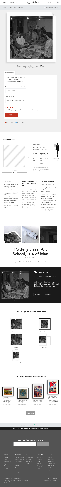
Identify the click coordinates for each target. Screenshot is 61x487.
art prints (21, 83)
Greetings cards (19, 470)
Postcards (17, 468)
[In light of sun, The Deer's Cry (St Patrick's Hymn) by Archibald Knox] (23, 393)
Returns (6, 468)
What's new (18, 472)
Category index (41, 466)
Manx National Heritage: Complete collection (46, 285)
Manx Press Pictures (30, 68)
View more (30, 413)
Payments (7, 464)
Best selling (40, 457)
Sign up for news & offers (30, 440)
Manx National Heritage (44, 283)
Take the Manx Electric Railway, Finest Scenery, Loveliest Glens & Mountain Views (7, 400)
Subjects (10, 7)
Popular (4, 7)
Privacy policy (51, 461)
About (6, 459)
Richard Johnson (7, 404)
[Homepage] (30, 2)
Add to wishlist (9, 123)
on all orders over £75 (31, 428)
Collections (20, 7)
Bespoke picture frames (17, 480)
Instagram (39, 468)
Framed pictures (19, 459)
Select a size (15, 87)
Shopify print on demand (50, 480)
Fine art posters (19, 457)
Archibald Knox (22, 404)
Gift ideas (28, 459)
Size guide (23, 87)
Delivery (43, 194)
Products (13, 2)
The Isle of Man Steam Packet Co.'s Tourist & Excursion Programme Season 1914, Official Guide (53, 398)
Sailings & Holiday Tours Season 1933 (37, 400)
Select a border (9, 96)
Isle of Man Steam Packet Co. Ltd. (37, 403)
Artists (14, 7)
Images (4, 2)
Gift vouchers (29, 457)
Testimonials (7, 461)
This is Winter (47, 294)
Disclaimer (51, 472)
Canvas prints (18, 461)
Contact (6, 457)
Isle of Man (37, 294)
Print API (49, 478)
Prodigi (55, 478)
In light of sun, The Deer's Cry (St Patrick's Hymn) (22, 401)
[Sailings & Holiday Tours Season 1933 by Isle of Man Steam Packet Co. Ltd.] (38, 391)
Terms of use (51, 463)
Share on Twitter (21, 123)
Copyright (50, 470)
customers (33, 208)
